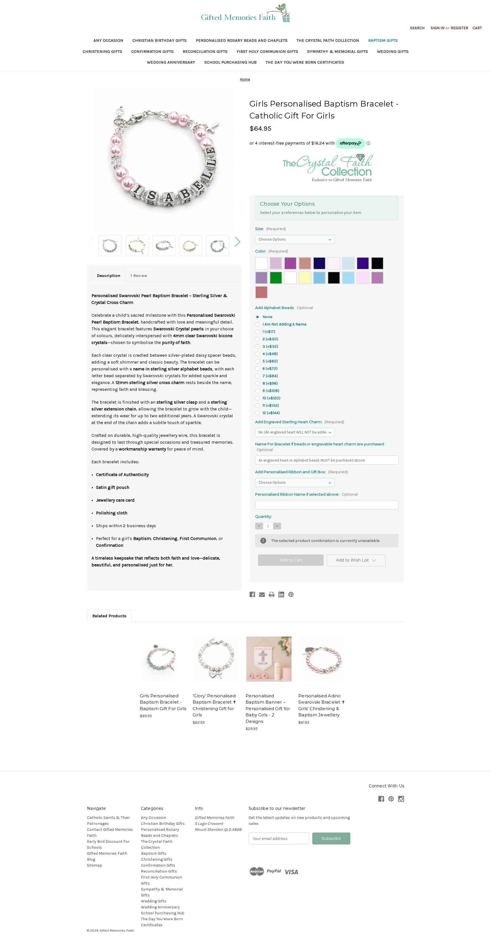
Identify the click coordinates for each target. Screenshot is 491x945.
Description (108, 275)
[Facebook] (252, 594)
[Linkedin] (281, 594)
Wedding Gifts (393, 51)
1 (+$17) (269, 331)
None (267, 316)
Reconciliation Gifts (205, 51)
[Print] (271, 594)
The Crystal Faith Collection (328, 40)
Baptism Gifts (383, 40)
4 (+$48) (270, 353)
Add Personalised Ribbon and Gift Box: (301, 472)
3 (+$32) (270, 346)
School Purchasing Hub (230, 62)
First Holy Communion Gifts (267, 51)
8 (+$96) (270, 383)
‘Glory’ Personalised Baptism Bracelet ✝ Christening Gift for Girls (215, 705)
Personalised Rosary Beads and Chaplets (242, 40)
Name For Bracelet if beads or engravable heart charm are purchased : (320, 447)
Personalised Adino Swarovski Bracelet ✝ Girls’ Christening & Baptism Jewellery (321, 705)
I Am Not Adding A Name (284, 324)
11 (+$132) (271, 405)
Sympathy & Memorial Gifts (337, 51)
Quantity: (263, 516)
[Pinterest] (291, 594)
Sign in (437, 28)
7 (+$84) (270, 376)
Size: (270, 228)
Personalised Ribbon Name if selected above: (306, 494)
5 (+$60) (270, 361)
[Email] (262, 594)
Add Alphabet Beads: (284, 307)
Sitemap (94, 865)
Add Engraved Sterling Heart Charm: (299, 422)
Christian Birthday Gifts (159, 40)
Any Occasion (108, 40)
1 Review (139, 275)
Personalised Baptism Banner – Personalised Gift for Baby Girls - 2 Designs (268, 708)
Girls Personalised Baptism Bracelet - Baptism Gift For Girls (163, 702)
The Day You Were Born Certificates (305, 62)
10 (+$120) (271, 398)
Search (417, 28)
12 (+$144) (271, 412)
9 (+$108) (271, 390)
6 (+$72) (270, 368)
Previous (91, 241)
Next (237, 241)
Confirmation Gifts (152, 51)
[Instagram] (401, 799)
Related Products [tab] (109, 615)
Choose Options (163, 659)
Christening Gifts (102, 51)
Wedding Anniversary (171, 62)
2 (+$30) (270, 339)
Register (459, 28)
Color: (271, 251)
